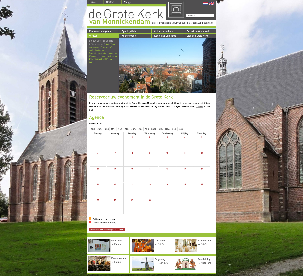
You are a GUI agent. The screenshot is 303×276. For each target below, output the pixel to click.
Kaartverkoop (129, 35)
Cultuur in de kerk (163, 31)
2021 (93, 129)
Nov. (167, 129)
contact (199, 106)
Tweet (127, 2)
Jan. (100, 129)
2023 (181, 129)
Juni (133, 129)
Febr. (106, 129)
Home (92, 1)
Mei (127, 129)
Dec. (174, 129)
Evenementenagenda (100, 31)
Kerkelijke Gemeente (165, 35)
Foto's (117, 244)
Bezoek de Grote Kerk (198, 31)
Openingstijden (129, 31)
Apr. (120, 129)
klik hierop (110, 44)
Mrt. (113, 129)
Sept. (154, 129)
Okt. (161, 129)
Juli (140, 129)
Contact (110, 1)
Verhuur (93, 35)
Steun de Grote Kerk (197, 35)
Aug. (147, 129)
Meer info (162, 262)
